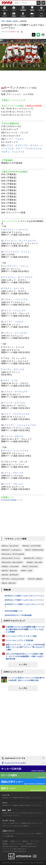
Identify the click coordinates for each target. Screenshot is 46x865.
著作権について (15, 841)
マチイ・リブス (10, 380)
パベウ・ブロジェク (13, 484)
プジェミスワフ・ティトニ (17, 252)
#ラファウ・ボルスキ (35, 579)
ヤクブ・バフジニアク (14, 310)
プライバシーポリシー (16, 844)
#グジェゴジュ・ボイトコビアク (12, 562)
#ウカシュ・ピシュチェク (10, 546)
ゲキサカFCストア (7, 833)
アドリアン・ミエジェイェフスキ (20, 425)
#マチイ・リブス (26, 570)
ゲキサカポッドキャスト (12, 815)
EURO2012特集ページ (12, 500)
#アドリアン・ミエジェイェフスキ (13, 579)
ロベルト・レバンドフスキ (16, 450)
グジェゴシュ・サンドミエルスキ (20, 241)
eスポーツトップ (36, 823)
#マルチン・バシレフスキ (10, 566)
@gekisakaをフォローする (14, 758)
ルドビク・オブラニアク (16, 145)
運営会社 (25, 841)
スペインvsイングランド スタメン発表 (21, 636)
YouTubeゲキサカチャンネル (10, 813)
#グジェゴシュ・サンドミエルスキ (13, 554)
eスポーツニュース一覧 (9, 826)
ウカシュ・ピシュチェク (16, 333)
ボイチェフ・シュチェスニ (16, 229)
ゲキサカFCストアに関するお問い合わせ (14, 851)
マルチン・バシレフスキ (13, 152)
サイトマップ (34, 841)
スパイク (38, 797)
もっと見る (23, 664)
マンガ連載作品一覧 (24, 823)
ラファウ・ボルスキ (13, 436)
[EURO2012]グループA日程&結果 (18, 615)
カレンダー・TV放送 (34, 833)
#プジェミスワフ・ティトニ (11, 558)
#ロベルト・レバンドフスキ (31, 546)
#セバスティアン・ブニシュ (33, 558)
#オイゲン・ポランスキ (9, 570)
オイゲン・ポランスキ (13, 369)
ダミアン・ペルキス (14, 139)
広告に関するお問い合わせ (10, 846)
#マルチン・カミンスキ (34, 562)
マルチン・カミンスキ (13, 288)
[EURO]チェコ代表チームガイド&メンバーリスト (24, 596)
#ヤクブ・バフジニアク (30, 566)
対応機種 (5, 841)
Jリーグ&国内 (13, 797)
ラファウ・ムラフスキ (14, 403)
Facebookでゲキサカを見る (15, 763)
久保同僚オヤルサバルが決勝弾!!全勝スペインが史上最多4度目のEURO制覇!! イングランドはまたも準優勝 (25, 629)
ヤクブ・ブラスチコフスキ (29, 148)
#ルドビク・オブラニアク (10, 575)
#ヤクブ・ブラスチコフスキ (34, 550)
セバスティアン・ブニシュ (16, 266)
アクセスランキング (21, 833)
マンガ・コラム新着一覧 (9, 823)
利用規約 (5, 844)
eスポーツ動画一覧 (23, 826)
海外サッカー (30, 797)
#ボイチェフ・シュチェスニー (11, 550)
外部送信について (31, 844)
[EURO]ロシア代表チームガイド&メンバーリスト (24, 600)
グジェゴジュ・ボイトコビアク (18, 277)
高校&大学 (22, 797)
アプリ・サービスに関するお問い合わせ (14, 849)
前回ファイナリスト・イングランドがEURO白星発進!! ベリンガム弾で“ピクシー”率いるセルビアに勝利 (25, 647)
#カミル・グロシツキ (8, 583)
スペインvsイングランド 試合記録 (19, 640)
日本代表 (5, 797)
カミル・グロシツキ (13, 473)
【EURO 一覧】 (15, 31)
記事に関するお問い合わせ (28, 846)
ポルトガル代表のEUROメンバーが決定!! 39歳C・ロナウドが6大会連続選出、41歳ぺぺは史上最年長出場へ (25, 656)
